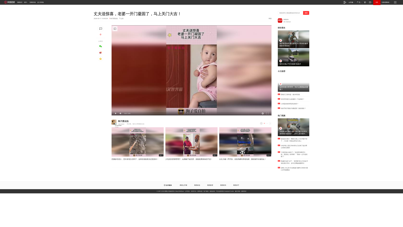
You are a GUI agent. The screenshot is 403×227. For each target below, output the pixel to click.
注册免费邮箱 (385, 2)
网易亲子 (236, 185)
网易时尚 (223, 185)
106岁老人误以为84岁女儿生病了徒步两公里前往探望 (294, 146)
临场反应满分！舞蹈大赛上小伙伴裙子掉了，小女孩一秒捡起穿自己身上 (294, 140)
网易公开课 (183, 185)
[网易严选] (359, 2)
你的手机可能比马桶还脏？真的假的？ (293, 108)
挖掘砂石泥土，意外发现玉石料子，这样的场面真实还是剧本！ (135, 159)
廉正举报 (237, 191)
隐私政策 (212, 191)
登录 (377, 2)
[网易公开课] (351, 2)
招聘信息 (199, 191)
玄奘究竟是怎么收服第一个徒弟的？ (292, 99)
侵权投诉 (243, 191)
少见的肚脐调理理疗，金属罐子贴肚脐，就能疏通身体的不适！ (188, 159)
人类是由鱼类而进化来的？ (289, 104)
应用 (25, 2)
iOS (284, 22)
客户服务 (206, 191)
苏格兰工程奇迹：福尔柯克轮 (290, 94)
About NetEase (179, 191)
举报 (270, 18)
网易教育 (210, 185)
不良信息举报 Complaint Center (225, 191)
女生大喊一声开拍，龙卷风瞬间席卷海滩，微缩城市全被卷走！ (242, 159)
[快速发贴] (100, 28)
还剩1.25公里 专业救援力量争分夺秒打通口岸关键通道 (294, 169)
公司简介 (187, 191)
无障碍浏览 (32, 2)
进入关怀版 (40, 2)
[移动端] (345, 2)
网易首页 (19, 2)
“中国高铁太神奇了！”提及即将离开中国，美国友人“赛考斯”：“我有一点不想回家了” (294, 154)
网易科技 (197, 185)
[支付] (365, 2)
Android (288, 22)
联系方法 (193, 191)
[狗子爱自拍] (114, 122)
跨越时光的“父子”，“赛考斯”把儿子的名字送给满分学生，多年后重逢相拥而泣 (294, 162)
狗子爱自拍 (114, 18)
